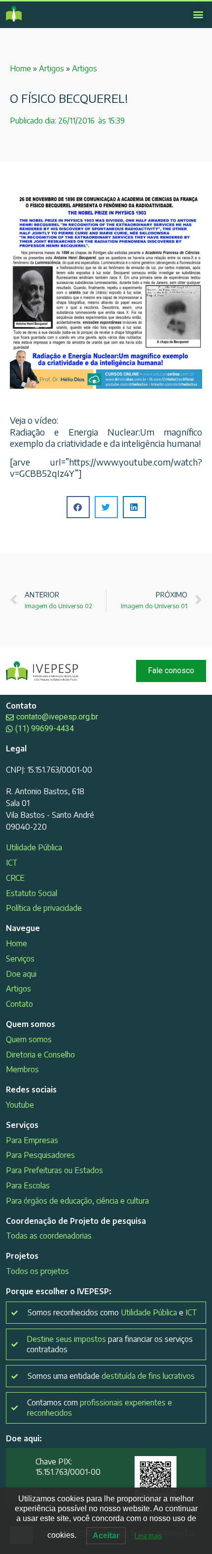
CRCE (15, 878)
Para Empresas (32, 1140)
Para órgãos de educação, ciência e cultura (77, 1201)
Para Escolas (28, 1185)
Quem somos (29, 1039)
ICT (12, 863)
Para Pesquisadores (40, 1155)
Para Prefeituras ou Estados (54, 1170)
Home (20, 68)
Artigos (51, 68)
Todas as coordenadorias (49, 1236)
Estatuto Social (31, 893)
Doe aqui (21, 974)
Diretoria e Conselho (40, 1054)
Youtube (20, 1105)
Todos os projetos (37, 1271)
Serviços (20, 958)
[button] (198, 14)
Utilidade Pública (34, 847)
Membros (22, 1069)
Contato (19, 1004)
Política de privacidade (44, 908)
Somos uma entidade (111, 1376)
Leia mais (148, 1535)
